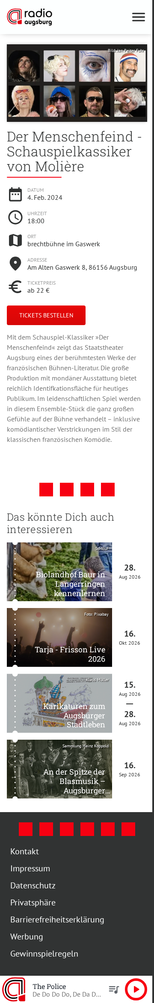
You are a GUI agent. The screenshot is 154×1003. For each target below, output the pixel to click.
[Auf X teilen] (67, 489)
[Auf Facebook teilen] (46, 489)
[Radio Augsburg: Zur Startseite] (67, 17)
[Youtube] (67, 829)
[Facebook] (26, 829)
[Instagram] (46, 829)
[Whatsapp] (128, 829)
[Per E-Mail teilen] (108, 489)
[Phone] (108, 829)
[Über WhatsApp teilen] (87, 489)
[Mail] (87, 829)
